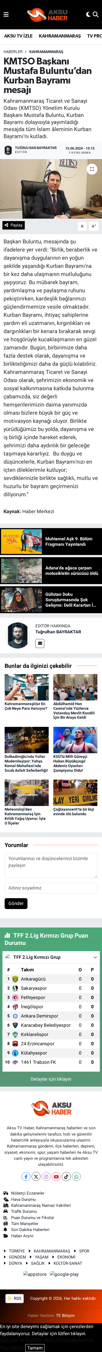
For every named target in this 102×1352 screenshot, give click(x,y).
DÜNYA (15, 1263)
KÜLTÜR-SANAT (68, 1263)
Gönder (16, 903)
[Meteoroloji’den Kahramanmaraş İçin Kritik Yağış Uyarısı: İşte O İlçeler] (27, 792)
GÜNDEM (17, 1257)
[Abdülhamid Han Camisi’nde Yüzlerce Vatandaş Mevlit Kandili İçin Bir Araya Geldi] (75, 687)
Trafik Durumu (24, 1211)
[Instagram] (46, 1176)
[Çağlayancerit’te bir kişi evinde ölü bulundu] (75, 792)
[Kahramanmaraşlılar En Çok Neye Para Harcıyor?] (27, 687)
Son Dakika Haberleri (30, 1229)
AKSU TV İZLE (18, 36)
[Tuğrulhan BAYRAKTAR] (18, 635)
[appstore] (35, 1275)
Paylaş (17, 225)
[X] (36, 1176)
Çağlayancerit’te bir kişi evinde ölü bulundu (73, 811)
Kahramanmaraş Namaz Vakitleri (41, 1205)
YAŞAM (41, 1257)
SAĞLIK (38, 1263)
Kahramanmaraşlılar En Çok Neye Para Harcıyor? (26, 706)
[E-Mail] (39, 643)
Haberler (13, 51)
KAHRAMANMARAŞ (60, 36)
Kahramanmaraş (46, 51)
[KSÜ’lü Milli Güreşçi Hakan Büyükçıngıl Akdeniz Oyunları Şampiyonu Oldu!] (75, 739)
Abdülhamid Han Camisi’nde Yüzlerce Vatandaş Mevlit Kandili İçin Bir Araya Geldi (74, 711)
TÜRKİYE (17, 1251)
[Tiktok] (66, 1176)
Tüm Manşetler (24, 1223)
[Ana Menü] (6, 14)
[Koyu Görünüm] (88, 14)
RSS (17, 1298)
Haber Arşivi (22, 1235)
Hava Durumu (23, 1199)
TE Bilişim (65, 1315)
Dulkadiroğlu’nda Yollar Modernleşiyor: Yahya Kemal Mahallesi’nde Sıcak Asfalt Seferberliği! (26, 763)
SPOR (84, 1251)
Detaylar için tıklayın (51, 1079)
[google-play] (64, 1275)
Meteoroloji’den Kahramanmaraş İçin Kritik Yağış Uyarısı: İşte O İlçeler (25, 816)
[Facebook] (25, 1176)
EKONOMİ (66, 1257)
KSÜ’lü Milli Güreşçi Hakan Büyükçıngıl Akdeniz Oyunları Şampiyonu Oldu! (70, 763)
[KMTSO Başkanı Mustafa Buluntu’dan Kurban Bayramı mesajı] (51, 189)
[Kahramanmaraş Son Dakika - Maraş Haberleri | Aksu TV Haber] (47, 14)
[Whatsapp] (76, 1176)
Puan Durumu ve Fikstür (32, 1217)
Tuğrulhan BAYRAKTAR (58, 631)
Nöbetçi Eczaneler (27, 1193)
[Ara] (95, 14)
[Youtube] (56, 1176)
